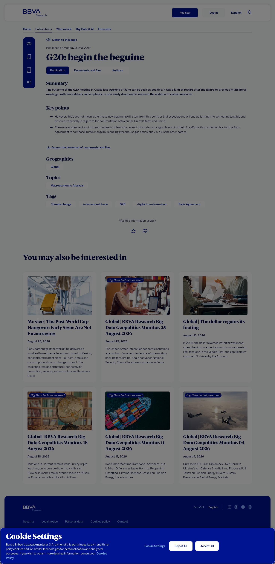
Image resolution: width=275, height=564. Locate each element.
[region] (137, 546)
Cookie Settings (154, 546)
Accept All (207, 546)
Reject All (181, 546)
